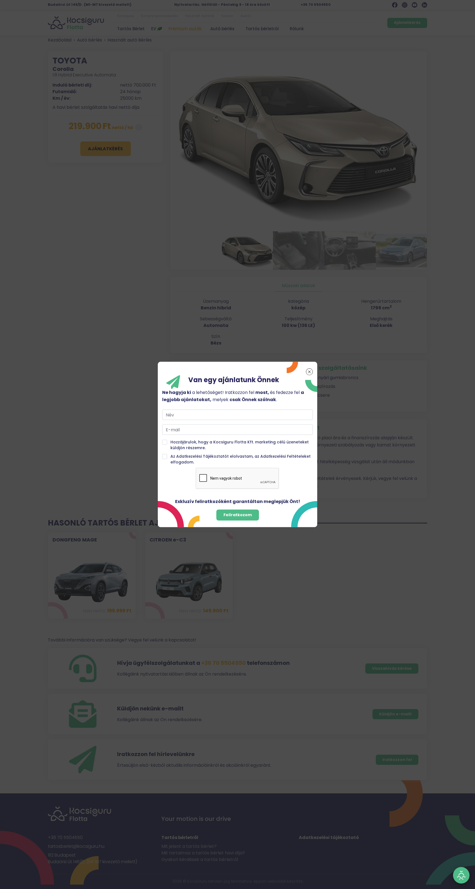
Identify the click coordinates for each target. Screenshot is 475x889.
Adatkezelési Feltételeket (285, 456)
